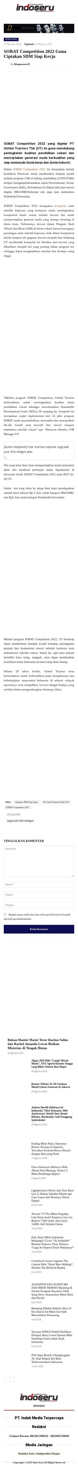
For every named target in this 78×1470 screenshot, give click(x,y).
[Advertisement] (39, 302)
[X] (28, 129)
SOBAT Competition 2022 (29, 169)
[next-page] (12, 1379)
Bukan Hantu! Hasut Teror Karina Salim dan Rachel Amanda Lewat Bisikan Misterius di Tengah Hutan (38, 1044)
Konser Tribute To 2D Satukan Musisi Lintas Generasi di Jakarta (50, 1086)
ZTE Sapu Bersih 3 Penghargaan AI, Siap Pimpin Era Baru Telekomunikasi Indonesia (50, 1358)
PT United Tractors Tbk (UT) (56, 802)
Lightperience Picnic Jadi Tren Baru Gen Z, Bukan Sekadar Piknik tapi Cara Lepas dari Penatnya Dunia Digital (52, 1195)
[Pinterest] (37, 129)
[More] (54, 129)
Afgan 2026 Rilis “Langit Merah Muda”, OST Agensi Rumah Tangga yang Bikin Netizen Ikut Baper (52, 1063)
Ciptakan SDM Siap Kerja (26, 802)
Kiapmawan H (22, 64)
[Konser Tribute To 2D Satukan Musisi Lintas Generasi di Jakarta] (16, 1092)
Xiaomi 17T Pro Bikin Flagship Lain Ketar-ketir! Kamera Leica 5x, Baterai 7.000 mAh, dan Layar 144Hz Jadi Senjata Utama (52, 1219)
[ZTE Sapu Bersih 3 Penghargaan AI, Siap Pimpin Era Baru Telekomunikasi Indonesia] (16, 1363)
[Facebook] (19, 129)
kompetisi (60, 205)
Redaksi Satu (26, 1453)
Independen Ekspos (48, 1453)
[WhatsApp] (45, 129)
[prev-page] (6, 1379)
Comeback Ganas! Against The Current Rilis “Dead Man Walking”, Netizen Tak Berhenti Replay (52, 1264)
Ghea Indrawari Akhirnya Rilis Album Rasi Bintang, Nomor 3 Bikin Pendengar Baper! (49, 1170)
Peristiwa (11, 39)
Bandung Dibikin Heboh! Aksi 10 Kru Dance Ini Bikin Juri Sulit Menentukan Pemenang (51, 1312)
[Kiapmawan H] (7, 64)
